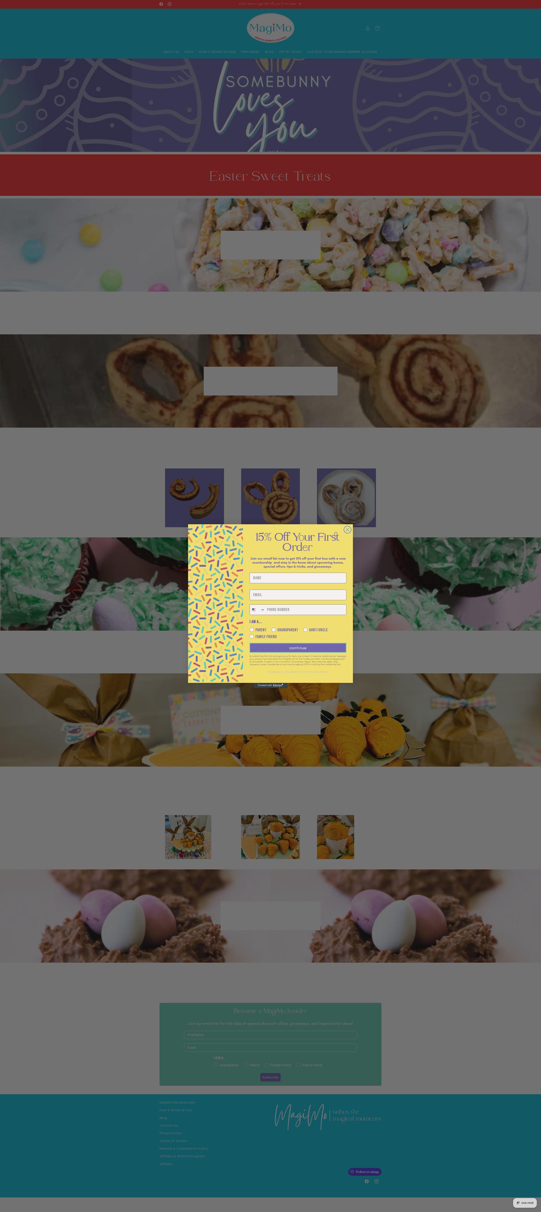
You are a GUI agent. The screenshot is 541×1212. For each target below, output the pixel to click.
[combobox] (257, 610)
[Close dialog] (347, 529)
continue (298, 647)
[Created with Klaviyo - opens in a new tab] (270, 685)
